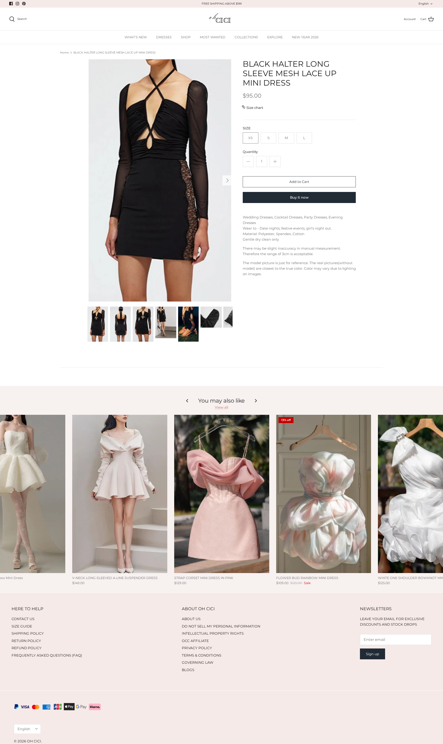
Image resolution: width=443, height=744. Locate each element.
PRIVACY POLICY (197, 648)
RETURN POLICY (26, 641)
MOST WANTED (212, 37)
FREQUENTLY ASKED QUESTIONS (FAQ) (47, 655)
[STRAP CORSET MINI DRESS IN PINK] (221, 494)
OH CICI (34, 741)
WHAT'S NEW (136, 37)
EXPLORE (275, 37)
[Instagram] (17, 3)
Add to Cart (299, 181)
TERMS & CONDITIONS (201, 655)
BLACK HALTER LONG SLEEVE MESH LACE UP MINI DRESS (114, 52)
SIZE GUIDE (22, 626)
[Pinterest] (24, 3)
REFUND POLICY (27, 648)
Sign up (372, 654)
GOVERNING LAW (197, 662)
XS (250, 138)
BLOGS (188, 670)
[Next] (227, 180)
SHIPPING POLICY (28, 633)
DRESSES (164, 37)
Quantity (250, 151)
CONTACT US (23, 619)
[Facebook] (11, 3)
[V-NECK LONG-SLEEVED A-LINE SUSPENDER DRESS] (119, 494)
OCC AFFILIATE (195, 641)
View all (221, 407)
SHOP (186, 37)
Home (64, 52)
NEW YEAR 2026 (305, 37)
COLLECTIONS (246, 37)
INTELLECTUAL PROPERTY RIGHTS (213, 633)
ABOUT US (191, 619)
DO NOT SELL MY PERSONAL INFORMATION (221, 626)
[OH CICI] (221, 19)
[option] (160, 180)
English (424, 3)
